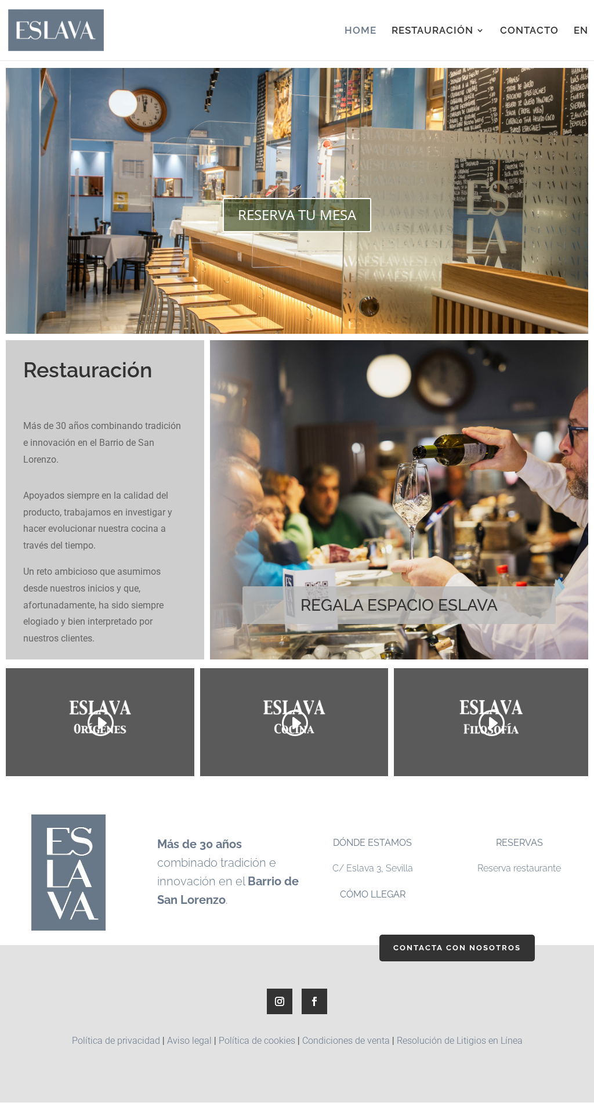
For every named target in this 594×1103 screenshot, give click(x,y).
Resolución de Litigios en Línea (460, 1040)
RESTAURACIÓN (432, 31)
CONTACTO (529, 31)
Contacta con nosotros (457, 947)
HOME (360, 31)
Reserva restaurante (519, 868)
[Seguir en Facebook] (314, 1001)
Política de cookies (257, 1040)
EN (581, 31)
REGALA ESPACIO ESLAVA (399, 605)
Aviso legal (189, 1040)
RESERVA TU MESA (297, 214)
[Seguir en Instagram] (279, 1001)
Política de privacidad (116, 1040)
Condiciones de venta (346, 1040)
